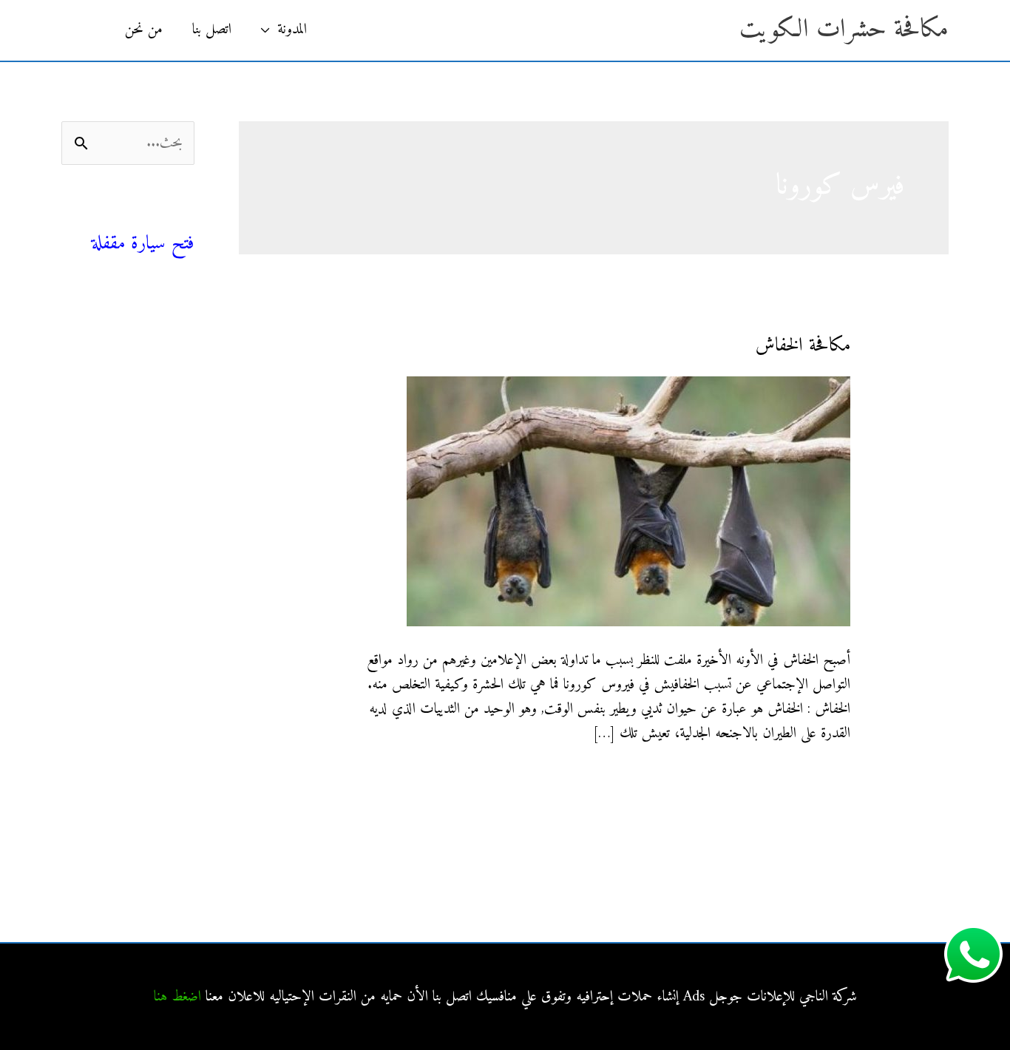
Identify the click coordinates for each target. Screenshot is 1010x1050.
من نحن (144, 30)
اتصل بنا (211, 30)
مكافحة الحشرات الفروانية (133, 672)
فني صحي (167, 218)
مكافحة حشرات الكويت (844, 29)
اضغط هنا (177, 997)
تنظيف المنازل (160, 346)
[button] (85, 30)
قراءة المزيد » (818, 780)
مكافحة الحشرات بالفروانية (132, 513)
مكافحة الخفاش (803, 345)
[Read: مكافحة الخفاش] (628, 501)
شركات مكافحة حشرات (135, 379)
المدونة (292, 30)
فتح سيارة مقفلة (143, 243)
